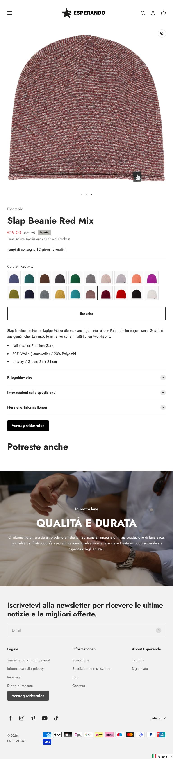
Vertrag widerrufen (28, 695)
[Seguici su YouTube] (45, 718)
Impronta (13, 677)
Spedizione (80, 660)
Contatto (78, 685)
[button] (162, 756)
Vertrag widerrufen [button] (28, 425)
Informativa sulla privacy (25, 668)
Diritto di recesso (20, 685)
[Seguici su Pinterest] (33, 718)
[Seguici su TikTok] (56, 718)
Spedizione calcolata (40, 238)
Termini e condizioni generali (29, 660)
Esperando (15, 208)
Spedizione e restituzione (91, 668)
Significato (140, 668)
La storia (138, 660)
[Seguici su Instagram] (22, 718)
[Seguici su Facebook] (10, 718)
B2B (75, 677)
